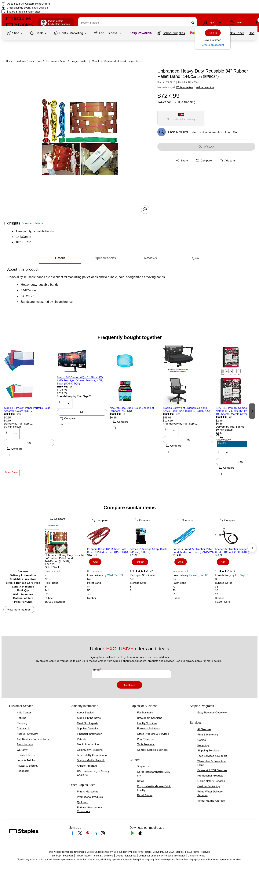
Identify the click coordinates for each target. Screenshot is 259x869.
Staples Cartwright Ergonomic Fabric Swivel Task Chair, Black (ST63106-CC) (186, 409)
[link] (44, 4)
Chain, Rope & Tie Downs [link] (43, 61)
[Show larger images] (145, 210)
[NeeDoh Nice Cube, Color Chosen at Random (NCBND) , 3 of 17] (135, 376)
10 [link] (124, 414)
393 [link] (230, 417)
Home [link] (9, 61)
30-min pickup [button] (12, 426)
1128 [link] (178, 414)
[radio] (181, 117)
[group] (29, 410)
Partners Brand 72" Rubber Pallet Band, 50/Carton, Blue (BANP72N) (193, 550)
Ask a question (205, 87)
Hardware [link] (21, 61)
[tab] (60, 258)
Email (97, 669)
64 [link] (71, 387)
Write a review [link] (184, 87)
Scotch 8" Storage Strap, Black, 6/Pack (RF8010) (148, 550)
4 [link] (234, 571)
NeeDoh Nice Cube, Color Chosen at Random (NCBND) (132, 409)
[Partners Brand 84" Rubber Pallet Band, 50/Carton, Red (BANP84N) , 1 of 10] (108, 536)
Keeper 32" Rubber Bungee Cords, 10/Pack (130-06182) (232, 550)
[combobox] (137, 22)
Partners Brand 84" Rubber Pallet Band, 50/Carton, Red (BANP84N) (107, 550)
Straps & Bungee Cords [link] (73, 61)
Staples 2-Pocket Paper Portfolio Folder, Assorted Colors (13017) (28, 409)
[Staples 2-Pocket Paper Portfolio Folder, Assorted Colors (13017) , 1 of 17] (29, 376)
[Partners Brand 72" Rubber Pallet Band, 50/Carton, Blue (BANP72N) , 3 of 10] (193, 536)
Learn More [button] (232, 132)
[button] (192, 22)
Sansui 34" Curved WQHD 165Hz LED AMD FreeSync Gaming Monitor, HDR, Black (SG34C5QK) (80, 380)
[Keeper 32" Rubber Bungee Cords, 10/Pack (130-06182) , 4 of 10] (236, 536)
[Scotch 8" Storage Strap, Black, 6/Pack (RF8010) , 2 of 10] (151, 536)
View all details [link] (32, 223)
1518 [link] (19, 414)
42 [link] (151, 571)
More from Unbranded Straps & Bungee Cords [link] (117, 61)
